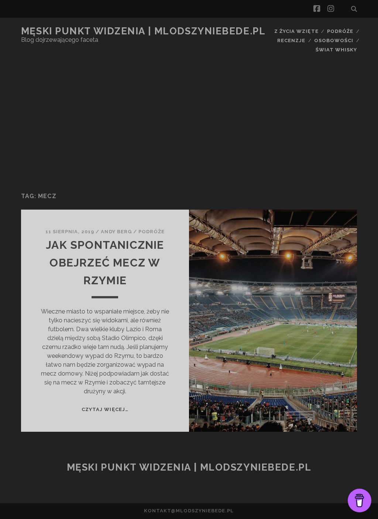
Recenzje (291, 40)
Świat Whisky (336, 49)
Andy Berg (116, 231)
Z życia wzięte (296, 31)
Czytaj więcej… (105, 409)
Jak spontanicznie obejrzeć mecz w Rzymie (105, 262)
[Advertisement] (189, 127)
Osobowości (333, 40)
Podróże (340, 31)
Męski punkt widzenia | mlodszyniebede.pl (143, 31)
